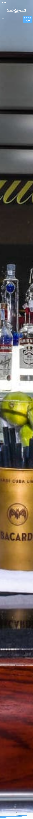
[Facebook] (2, 2)
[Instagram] (5, 2)
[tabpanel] (16, 409)
